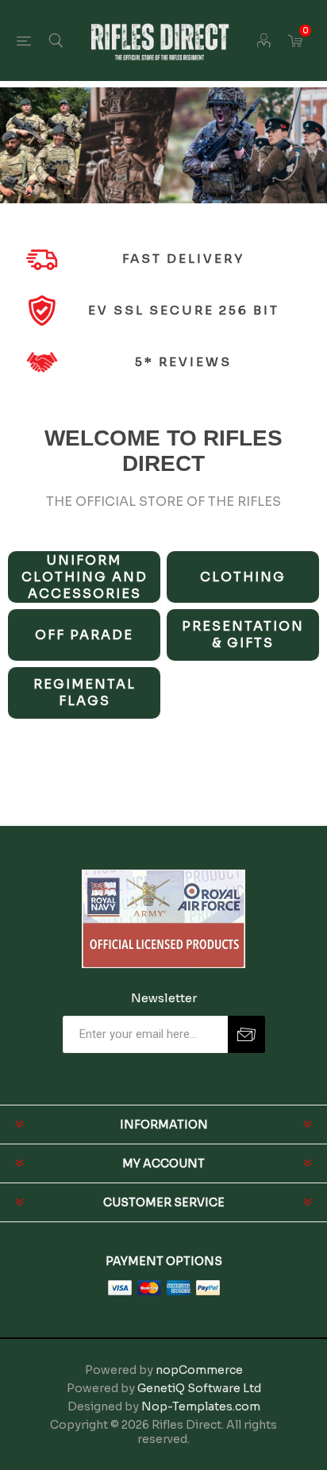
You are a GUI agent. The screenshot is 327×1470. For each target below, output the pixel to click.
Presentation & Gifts (243, 634)
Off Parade (84, 635)
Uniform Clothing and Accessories (84, 577)
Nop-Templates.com (200, 1406)
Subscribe (246, 1034)
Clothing (243, 577)
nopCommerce (199, 1370)
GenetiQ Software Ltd (199, 1388)
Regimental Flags (84, 692)
